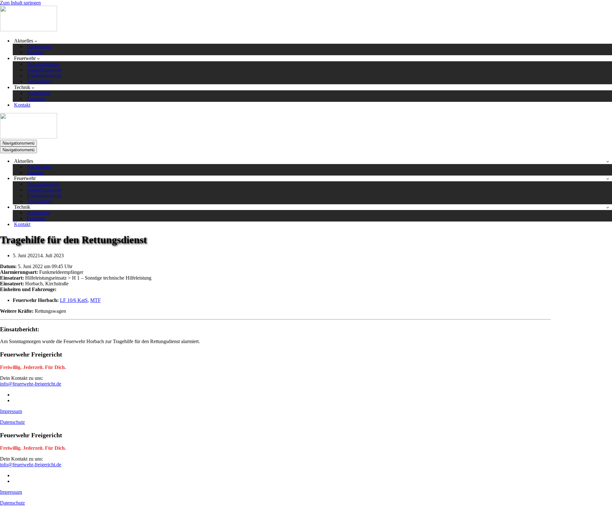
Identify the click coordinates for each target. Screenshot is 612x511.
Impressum (11, 411)
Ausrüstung (38, 93)
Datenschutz (12, 422)
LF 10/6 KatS (74, 300)
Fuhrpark (36, 98)
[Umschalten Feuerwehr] (608, 178)
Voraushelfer (39, 81)
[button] (36, 41)
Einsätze (35, 52)
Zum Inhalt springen (20, 2)
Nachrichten (39, 46)
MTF (95, 300)
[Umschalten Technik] (608, 207)
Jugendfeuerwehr (44, 69)
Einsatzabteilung (43, 64)
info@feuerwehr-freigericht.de (30, 384)
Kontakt (22, 105)
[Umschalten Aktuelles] (608, 161)
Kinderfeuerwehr (44, 75)
